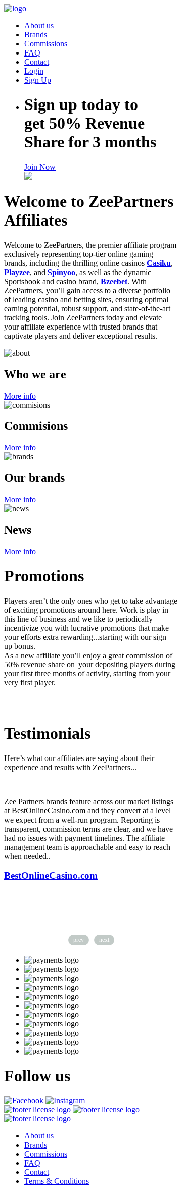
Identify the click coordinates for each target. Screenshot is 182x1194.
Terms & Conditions (56, 1181)
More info (20, 396)
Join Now (40, 166)
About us (39, 25)
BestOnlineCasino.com (51, 875)
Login (33, 71)
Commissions (45, 43)
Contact (36, 62)
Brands (35, 34)
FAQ (32, 52)
